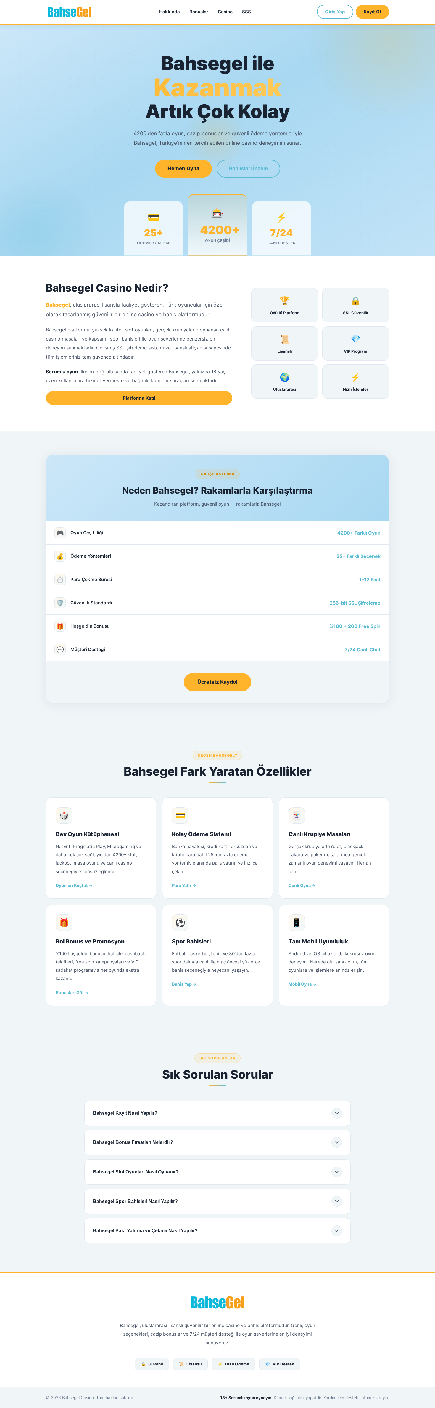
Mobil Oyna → (303, 984)
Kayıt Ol (372, 11)
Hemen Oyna (183, 168)
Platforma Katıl (139, 398)
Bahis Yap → (184, 984)
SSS (246, 11)
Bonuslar (198, 11)
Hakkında (169, 11)
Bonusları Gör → (72, 992)
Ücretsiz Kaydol (217, 682)
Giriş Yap (335, 11)
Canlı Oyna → (302, 885)
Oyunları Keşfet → (74, 885)
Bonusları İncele (248, 168)
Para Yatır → (184, 885)
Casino (225, 11)
